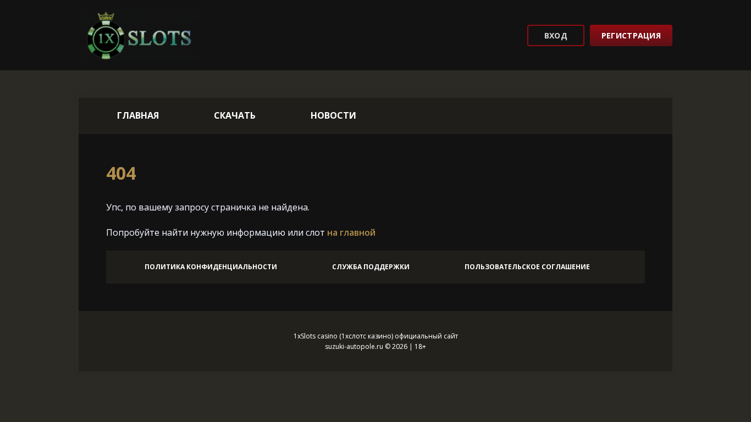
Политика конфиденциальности (211, 266)
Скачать (235, 115)
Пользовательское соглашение (527, 266)
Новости (333, 115)
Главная (138, 115)
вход (555, 35)
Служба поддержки (371, 266)
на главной (351, 232)
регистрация (631, 35)
